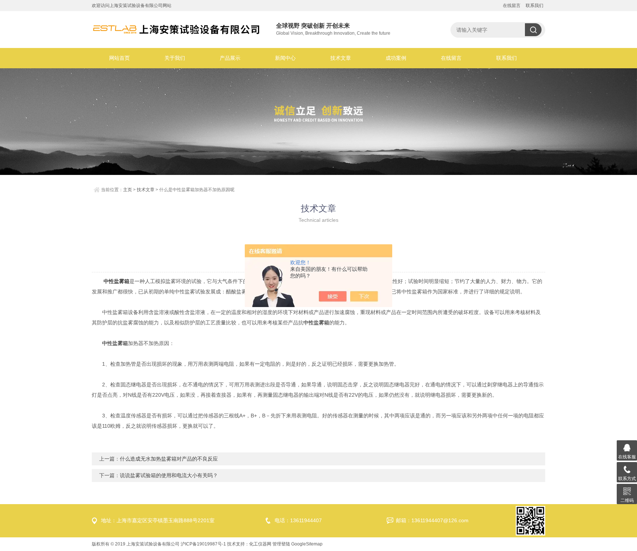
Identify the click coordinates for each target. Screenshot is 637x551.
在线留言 (512, 5)
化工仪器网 (260, 544)
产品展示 (230, 58)
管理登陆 (281, 544)
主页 (127, 189)
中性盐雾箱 (116, 281)
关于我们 (174, 58)
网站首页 (119, 58)
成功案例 (396, 58)
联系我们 (534, 5)
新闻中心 (285, 58)
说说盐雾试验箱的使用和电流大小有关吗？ (169, 475)
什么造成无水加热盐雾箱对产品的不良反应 (169, 459)
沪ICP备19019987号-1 (203, 544)
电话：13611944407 (298, 520)
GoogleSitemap (307, 544)
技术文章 (340, 58)
